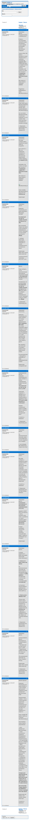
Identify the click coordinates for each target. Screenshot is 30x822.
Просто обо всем (23, 809)
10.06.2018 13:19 (5, 678)
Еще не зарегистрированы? (8, 9)
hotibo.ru (9, 2)
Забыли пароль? (18, 9)
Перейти (4, 816)
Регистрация (5, 6)
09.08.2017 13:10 (5, 135)
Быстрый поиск (10, 4)
